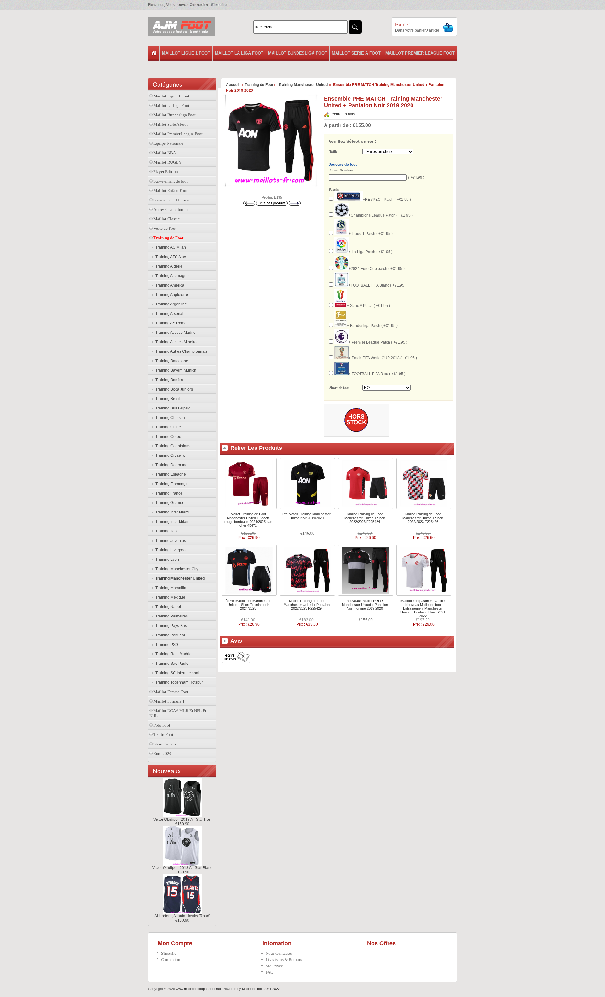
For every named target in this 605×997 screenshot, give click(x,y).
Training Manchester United (303, 84)
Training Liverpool (170, 550)
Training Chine (167, 427)
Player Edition (165, 171)
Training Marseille (169, 588)
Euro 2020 (162, 753)
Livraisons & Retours (284, 959)
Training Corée (167, 436)
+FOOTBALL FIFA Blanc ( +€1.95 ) (377, 285)
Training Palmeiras (170, 616)
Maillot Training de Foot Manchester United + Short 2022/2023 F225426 (422, 518)
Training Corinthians (171, 446)
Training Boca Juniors (173, 389)
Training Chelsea (169, 417)
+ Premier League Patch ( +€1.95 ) (378, 342)
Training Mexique (169, 597)
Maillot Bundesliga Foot (297, 53)
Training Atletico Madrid (174, 332)
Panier (402, 24)
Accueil (232, 84)
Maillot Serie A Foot (356, 53)
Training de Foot (259, 84)
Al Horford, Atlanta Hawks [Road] (182, 916)
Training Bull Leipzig (172, 408)
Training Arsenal (168, 313)
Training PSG (165, 644)
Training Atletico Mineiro (175, 342)
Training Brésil (166, 399)
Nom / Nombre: (341, 170)
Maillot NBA (164, 152)
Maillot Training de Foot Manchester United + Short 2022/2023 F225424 (364, 518)
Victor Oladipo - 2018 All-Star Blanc (182, 868)
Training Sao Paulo (170, 663)
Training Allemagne (171, 276)
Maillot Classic (166, 219)
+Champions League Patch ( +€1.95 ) (381, 215)
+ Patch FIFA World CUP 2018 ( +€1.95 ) (383, 358)
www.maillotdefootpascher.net (198, 989)
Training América (168, 285)
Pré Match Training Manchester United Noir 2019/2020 (306, 516)
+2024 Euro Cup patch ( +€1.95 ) (377, 268)
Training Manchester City (175, 569)
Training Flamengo (170, 484)
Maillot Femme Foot (170, 691)
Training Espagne (169, 474)
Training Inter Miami (171, 512)
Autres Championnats (171, 209)
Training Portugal (169, 635)
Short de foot (339, 388)
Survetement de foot (170, 181)
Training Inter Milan (170, 521)
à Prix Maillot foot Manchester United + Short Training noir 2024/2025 (248, 604)
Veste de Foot (164, 228)
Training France (167, 493)
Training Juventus (169, 540)
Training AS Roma (170, 323)
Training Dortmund (170, 465)
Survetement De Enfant (173, 200)
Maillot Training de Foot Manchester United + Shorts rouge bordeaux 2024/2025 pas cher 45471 (248, 519)
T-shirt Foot (163, 734)
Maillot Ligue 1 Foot (186, 53)
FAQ (269, 972)
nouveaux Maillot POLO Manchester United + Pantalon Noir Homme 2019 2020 (365, 604)
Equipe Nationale (168, 143)
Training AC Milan (169, 247)
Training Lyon (166, 559)
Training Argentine (170, 304)
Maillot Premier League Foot (420, 53)
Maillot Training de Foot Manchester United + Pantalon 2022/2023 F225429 (307, 604)
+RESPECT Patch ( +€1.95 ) (387, 199)
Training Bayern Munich (174, 370)
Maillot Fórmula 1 (169, 701)
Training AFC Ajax (169, 257)
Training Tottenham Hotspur (178, 682)
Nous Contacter (279, 953)
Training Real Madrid (172, 654)
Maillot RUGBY (167, 162)
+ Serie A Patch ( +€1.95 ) (368, 306)
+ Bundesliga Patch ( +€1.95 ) (372, 325)
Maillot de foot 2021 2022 (261, 989)
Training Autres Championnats (180, 351)
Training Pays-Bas (170, 625)
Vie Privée (274, 966)
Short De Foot (165, 744)
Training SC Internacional (176, 673)
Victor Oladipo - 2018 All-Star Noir (182, 819)
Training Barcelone (170, 361)
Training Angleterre (170, 295)
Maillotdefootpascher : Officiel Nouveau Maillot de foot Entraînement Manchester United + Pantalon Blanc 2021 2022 (422, 608)
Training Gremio (168, 503)
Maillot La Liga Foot (239, 53)
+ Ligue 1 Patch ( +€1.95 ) (371, 233)
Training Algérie (167, 266)
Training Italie (166, 531)
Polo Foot (161, 725)
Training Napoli (167, 607)
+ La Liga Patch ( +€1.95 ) (371, 252)
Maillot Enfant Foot (170, 190)
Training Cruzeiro (169, 455)
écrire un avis (343, 114)
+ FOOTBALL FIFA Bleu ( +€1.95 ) (377, 374)
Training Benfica (168, 380)
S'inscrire (219, 5)
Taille (333, 152)
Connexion (199, 5)
